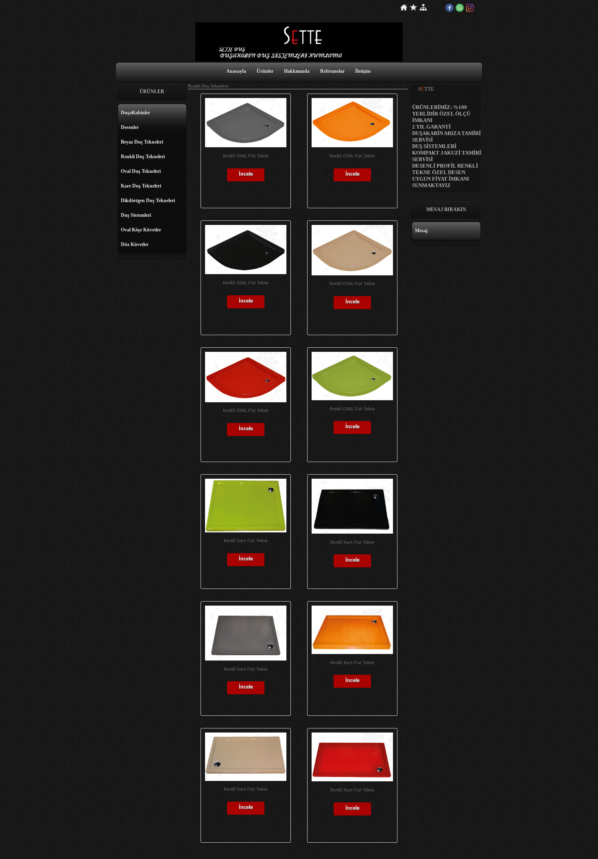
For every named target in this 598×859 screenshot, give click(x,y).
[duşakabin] (299, 60)
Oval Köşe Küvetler (141, 230)
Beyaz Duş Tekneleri (142, 142)
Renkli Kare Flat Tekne (246, 541)
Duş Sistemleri (136, 215)
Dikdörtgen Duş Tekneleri (148, 200)
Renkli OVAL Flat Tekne (245, 156)
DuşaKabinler (135, 113)
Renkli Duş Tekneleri (143, 156)
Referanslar (332, 71)
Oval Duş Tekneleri (141, 171)
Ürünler (265, 71)
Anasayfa (236, 71)
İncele (246, 174)
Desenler (130, 127)
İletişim (363, 71)
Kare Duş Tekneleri (141, 186)
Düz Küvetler (134, 244)
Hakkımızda (297, 71)
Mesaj (421, 230)
